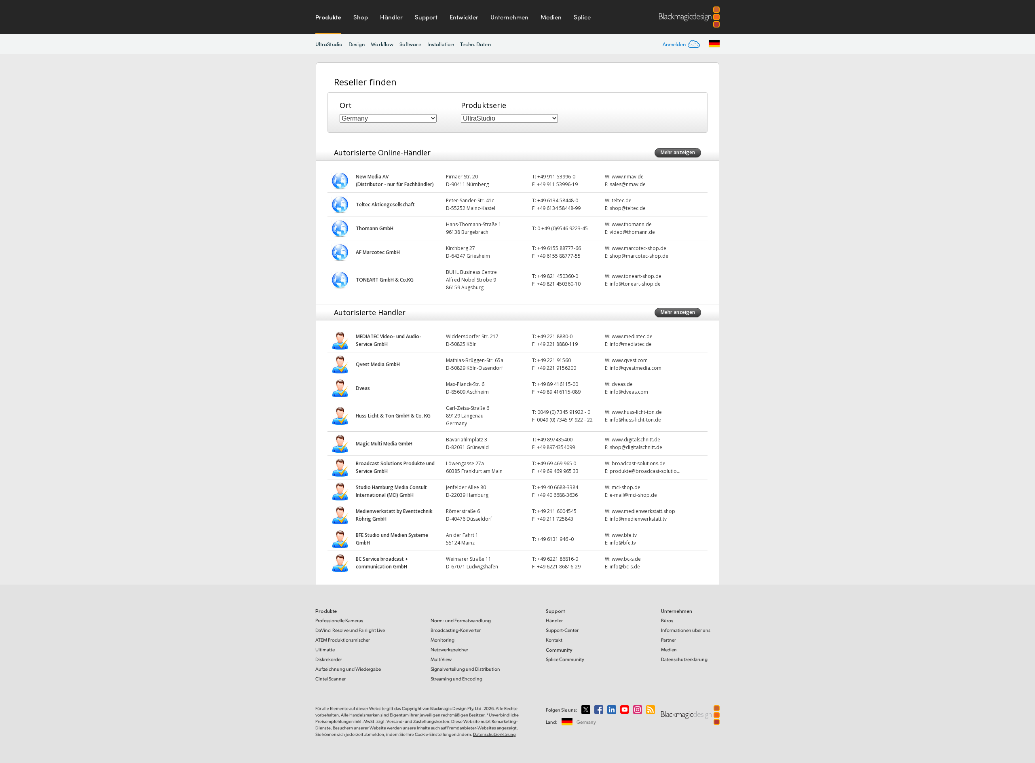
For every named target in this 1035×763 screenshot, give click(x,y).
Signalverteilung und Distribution (465, 669)
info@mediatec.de (631, 344)
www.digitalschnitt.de (636, 439)
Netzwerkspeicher (449, 649)
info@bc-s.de (625, 566)
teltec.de (622, 200)
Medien (551, 17)
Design (357, 44)
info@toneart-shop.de (635, 283)
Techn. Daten (475, 44)
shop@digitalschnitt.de (636, 447)
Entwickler (464, 17)
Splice (582, 17)
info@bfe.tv (623, 542)
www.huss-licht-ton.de (637, 412)
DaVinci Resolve (350, 630)
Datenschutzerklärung (684, 659)
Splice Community (565, 659)
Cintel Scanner (330, 679)
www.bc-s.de (626, 558)
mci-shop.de (626, 487)
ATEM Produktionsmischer (342, 640)
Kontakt (554, 640)
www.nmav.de (628, 176)
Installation (440, 44)
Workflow (382, 44)
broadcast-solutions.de (638, 463)
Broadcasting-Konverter (456, 630)
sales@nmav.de (628, 184)
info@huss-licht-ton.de (635, 419)
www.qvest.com (630, 360)
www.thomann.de (632, 224)
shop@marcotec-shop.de (639, 255)
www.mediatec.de (632, 336)
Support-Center (562, 630)
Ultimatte (325, 649)
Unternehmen (509, 17)
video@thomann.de (632, 232)
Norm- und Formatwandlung (461, 620)
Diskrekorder (328, 659)
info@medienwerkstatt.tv (638, 518)
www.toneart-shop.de (636, 276)
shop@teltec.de (628, 208)
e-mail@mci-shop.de (633, 495)
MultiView (441, 659)
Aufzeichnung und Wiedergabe (348, 669)
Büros (667, 620)
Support (426, 17)
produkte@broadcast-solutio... (645, 471)
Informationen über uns (685, 630)
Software (410, 44)
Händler (391, 17)
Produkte (328, 17)
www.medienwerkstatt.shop (643, 511)
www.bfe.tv (624, 535)
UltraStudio (328, 44)
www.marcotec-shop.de (639, 248)
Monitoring (442, 640)
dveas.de (622, 384)
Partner (668, 640)
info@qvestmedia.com (635, 368)
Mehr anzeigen (678, 152)
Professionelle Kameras (339, 620)
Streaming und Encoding (456, 679)
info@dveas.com (629, 391)
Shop (360, 17)
